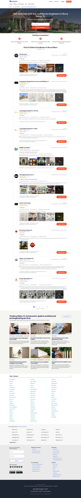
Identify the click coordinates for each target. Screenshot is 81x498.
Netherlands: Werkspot (48, 486)
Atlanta (11, 417)
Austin (52, 393)
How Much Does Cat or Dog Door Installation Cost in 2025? (18, 362)
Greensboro (33, 409)
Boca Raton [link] (17, 6)
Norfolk (53, 407)
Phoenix (11, 381)
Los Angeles (12, 389)
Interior (11, 4)
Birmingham (12, 379)
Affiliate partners (56, 476)
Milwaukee (53, 417)
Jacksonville (12, 409)
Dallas (52, 395)
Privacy (34, 489)
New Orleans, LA (45, 434)
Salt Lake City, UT (45, 437)
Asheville (32, 405)
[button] (23, 68)
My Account (55, 449)
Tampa (10, 415)
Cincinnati (32, 415)
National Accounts (35, 471)
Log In (63, 1)
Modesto (11, 391)
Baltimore (32, 383)
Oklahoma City (33, 421)
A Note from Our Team (57, 458)
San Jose (11, 399)
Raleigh (32, 411)
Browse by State (22, 426)
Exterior (15, 4)
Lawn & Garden (21, 4)
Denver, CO (14, 432)
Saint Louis (32, 397)
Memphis (53, 389)
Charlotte (32, 407)
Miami (10, 411)
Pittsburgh (53, 385)
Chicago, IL (43, 429)
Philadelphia (54, 383)
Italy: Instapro (41, 486)
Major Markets (13, 376)
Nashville (53, 391)
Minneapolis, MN (30, 434)
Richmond (53, 409)
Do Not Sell (41, 489)
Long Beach (12, 387)
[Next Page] (49, 307)
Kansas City (33, 395)
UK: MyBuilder (55, 486)
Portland (53, 379)
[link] (40, 56)
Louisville (32, 379)
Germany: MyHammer (33, 486)
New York (32, 403)
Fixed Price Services (36, 452)
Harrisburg (53, 381)
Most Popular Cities (13, 426)
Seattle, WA (43, 440)
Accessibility (46, 489)
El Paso (53, 397)
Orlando (11, 413)
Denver (11, 401)
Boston (32, 385)
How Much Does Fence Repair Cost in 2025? (61, 362)
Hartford (11, 403)
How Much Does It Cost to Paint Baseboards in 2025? (60, 338)
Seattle (53, 413)
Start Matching (40, 27)
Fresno (11, 385)
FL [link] (13, 6)
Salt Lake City (54, 405)
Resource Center (56, 452)
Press (54, 469)
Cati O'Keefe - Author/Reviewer (37, 359)
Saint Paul (32, 393)
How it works (55, 464)
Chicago (11, 419)
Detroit (32, 387)
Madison (53, 415)
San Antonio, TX (59, 437)
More (26, 4)
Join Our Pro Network (36, 465)
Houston (53, 401)
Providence (54, 387)
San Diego (11, 395)
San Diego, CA (15, 440)
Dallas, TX (58, 429)
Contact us (55, 473)
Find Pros (34, 449)
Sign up (16, 460)
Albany (32, 401)
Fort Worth (53, 399)
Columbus (32, 419)
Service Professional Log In (37, 464)
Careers (54, 467)
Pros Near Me (55, 456)
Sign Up (69, 1)
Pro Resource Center (36, 467)
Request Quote (61, 75)
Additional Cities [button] (12, 442)
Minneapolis (33, 391)
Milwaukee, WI (15, 434)
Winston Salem (33, 413)
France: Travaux (26, 486)
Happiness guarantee (57, 474)
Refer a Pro (55, 454)
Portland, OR (29, 437)
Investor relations (56, 471)
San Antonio (54, 403)
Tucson (11, 383)
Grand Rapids (33, 389)
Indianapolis (12, 421)
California (37, 489)
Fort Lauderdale (13, 407)
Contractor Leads (35, 469)
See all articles (66, 316)
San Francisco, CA (31, 440)
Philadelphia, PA (15, 437)
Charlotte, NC (30, 429)
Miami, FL (58, 432)
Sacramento (12, 393)
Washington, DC (59, 440)
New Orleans (33, 381)
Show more (64, 91)
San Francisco (12, 397)
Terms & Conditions (47, 491)
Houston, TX (29, 432)
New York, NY (59, 434)
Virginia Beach (54, 411)
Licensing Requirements (57, 459)
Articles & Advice (31, 4)
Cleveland (32, 417)
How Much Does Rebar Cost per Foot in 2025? (40, 338)
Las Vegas (32, 399)
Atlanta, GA (14, 429)
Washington (12, 405)
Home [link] (10, 6)
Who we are (55, 465)
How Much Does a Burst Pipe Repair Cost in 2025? (18, 338)
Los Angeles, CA (44, 432)
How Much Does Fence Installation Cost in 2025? (40, 362)
